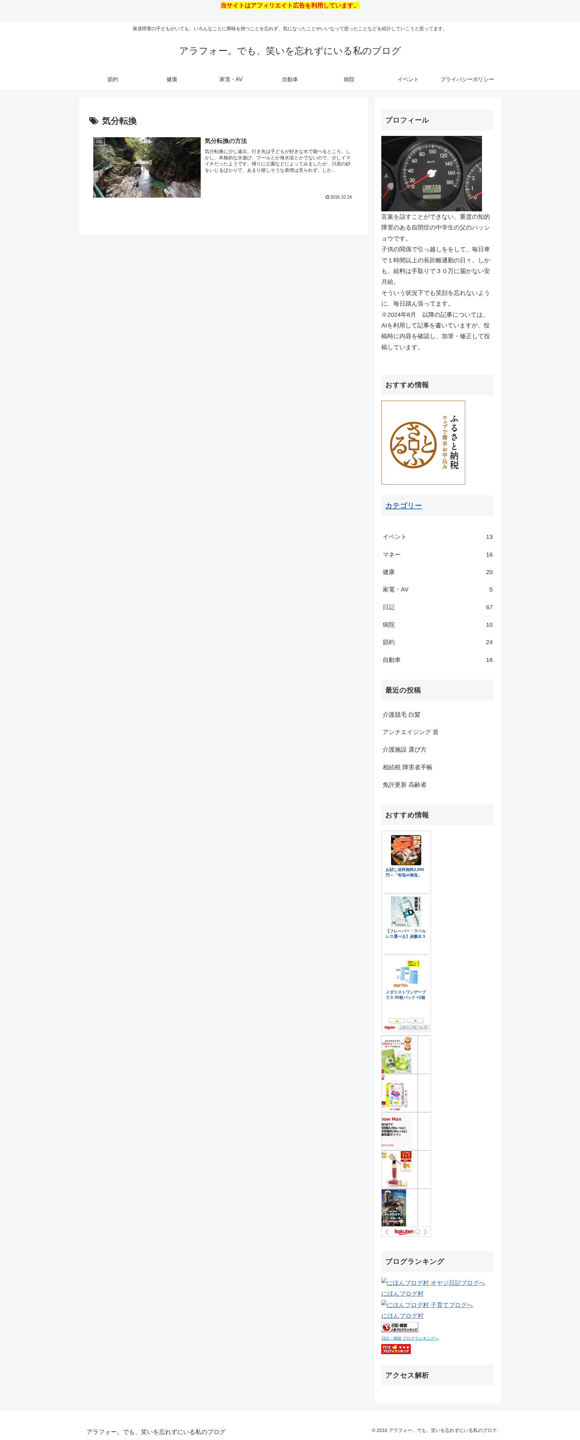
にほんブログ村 (402, 1293)
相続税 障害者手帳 (408, 767)
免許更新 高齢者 (405, 784)
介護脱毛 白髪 (402, 714)
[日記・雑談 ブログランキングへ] (399, 1327)
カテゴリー (403, 505)
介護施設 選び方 (405, 749)
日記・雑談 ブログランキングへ (410, 1338)
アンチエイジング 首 (411, 732)
